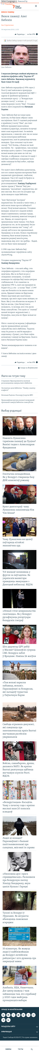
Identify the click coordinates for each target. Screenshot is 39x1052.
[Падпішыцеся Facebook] (8, 1015)
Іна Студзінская (7, 25)
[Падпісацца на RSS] (8, 1020)
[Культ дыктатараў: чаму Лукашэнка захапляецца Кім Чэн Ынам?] (19, 494)
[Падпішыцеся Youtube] (18, 1015)
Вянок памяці (7, 12)
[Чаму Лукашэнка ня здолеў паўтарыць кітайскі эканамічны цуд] (19, 527)
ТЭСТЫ (20, 1049)
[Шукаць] (31, 1049)
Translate (9, 4)
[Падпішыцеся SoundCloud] (28, 1015)
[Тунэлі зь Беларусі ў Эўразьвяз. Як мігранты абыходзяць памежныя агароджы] (19, 900)
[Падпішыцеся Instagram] (33, 1015)
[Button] (20, 34)
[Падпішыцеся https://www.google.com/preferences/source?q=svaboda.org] (3, 1015)
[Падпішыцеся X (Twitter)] (13, 1015)
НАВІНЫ (8, 1049)
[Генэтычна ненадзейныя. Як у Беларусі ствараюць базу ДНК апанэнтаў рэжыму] (19, 461)
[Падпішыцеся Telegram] (3, 1020)
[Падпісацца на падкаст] (23, 1015)
